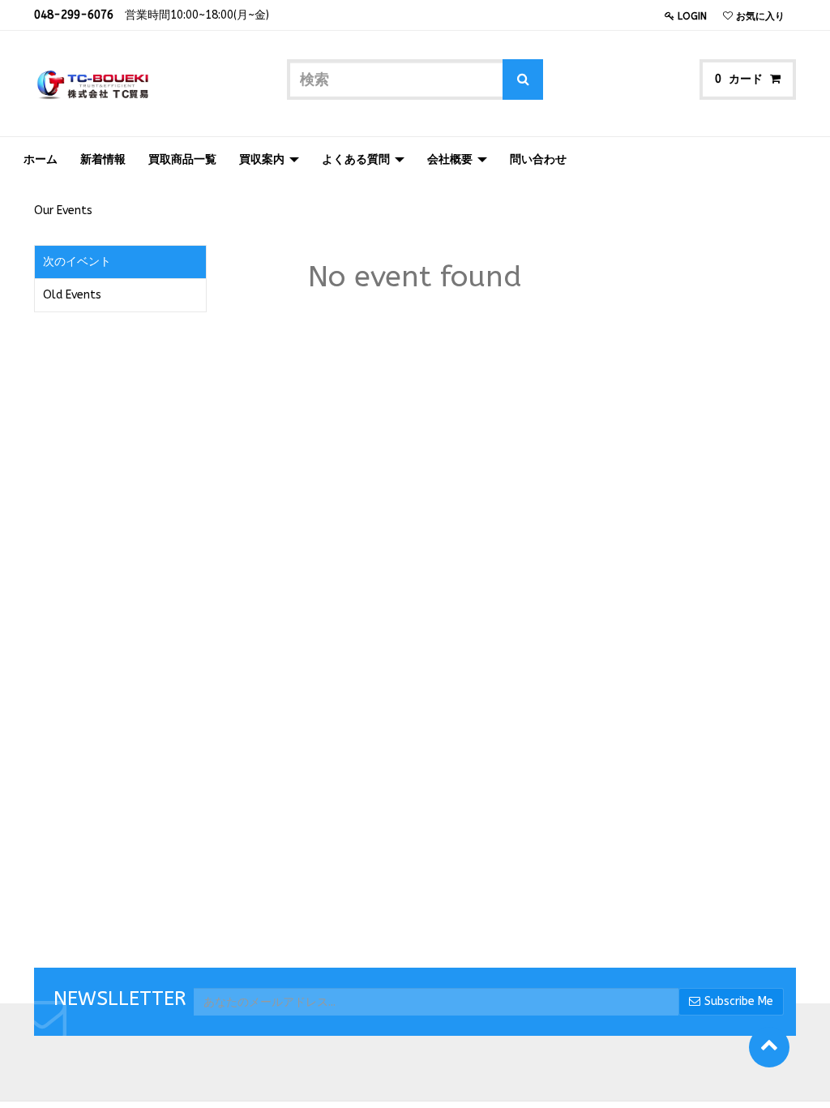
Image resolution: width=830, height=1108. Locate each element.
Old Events (72, 295)
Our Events (63, 210)
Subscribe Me (738, 1001)
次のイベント (77, 261)
